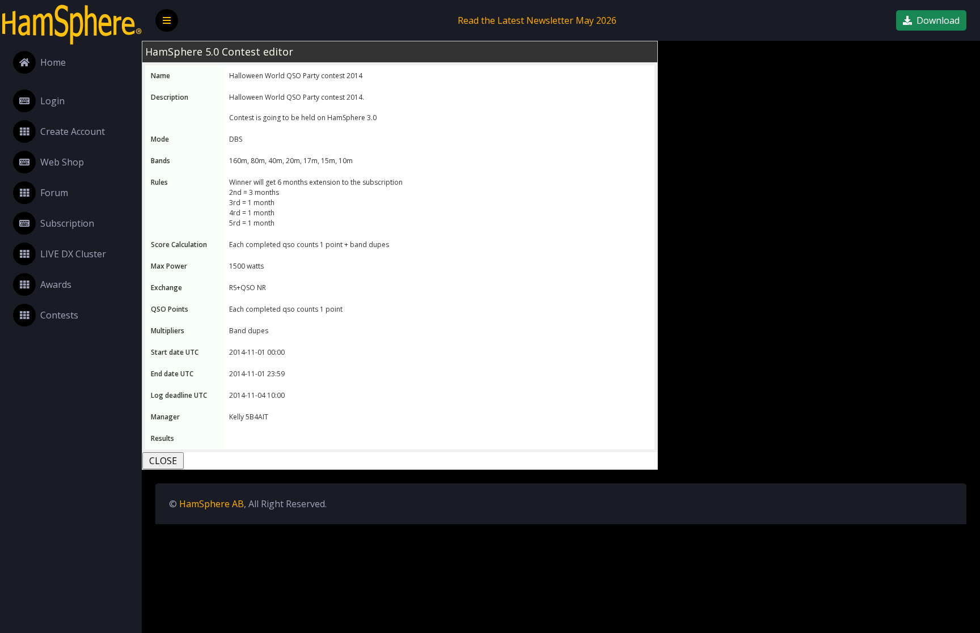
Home (53, 62)
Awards (55, 284)
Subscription (67, 223)
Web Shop (62, 162)
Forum (54, 192)
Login (52, 101)
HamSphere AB (211, 504)
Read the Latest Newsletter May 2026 (537, 20)
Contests (59, 315)
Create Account (72, 131)
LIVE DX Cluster (73, 254)
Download (938, 20)
